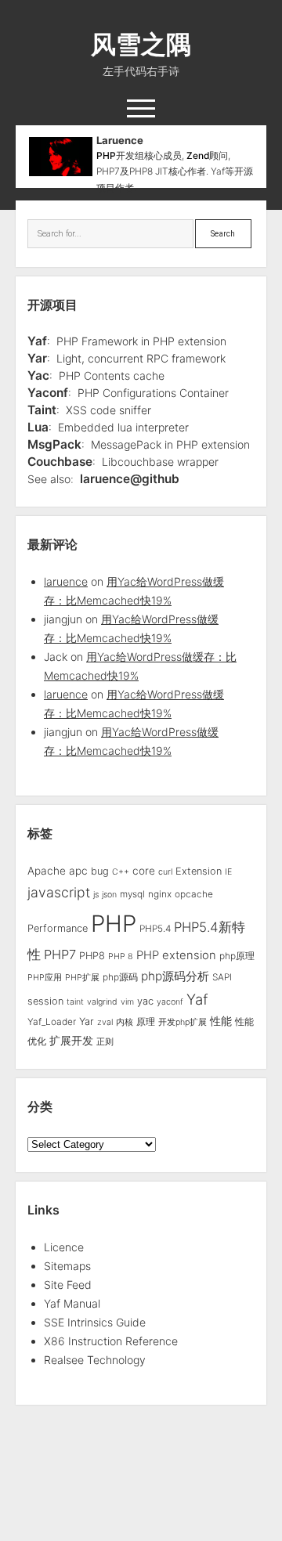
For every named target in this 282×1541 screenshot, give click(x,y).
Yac (38, 375)
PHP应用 (44, 978)
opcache (194, 894)
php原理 (237, 956)
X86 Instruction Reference (111, 1341)
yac (145, 1001)
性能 (221, 1020)
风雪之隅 (141, 44)
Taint (41, 409)
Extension (198, 871)
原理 (145, 1021)
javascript (58, 892)
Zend (197, 155)
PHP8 (92, 956)
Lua (38, 427)
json (109, 895)
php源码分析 (175, 976)
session (45, 1001)
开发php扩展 (182, 1022)
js (96, 895)
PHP (106, 155)
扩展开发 (71, 1040)
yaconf (170, 1002)
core (143, 870)
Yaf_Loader (51, 1021)
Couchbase (59, 461)
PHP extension (176, 955)
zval (105, 1022)
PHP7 (60, 954)
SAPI (222, 977)
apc (78, 870)
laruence (66, 581)
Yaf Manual (72, 1303)
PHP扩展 (82, 978)
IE (228, 872)
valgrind (102, 1002)
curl (165, 872)
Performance (57, 928)
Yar (37, 358)
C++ (120, 872)
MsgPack (54, 444)
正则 (105, 1042)
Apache (46, 870)
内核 (124, 1022)
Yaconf (47, 392)
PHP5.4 (155, 928)
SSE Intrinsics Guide (95, 1322)
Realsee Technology (95, 1359)
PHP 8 (120, 956)
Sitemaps (67, 1265)
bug (100, 871)
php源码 (120, 977)
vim (127, 1002)
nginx (160, 894)
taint (75, 1002)
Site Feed (68, 1284)
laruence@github (129, 478)
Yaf (37, 341)
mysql (132, 894)
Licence (64, 1247)
